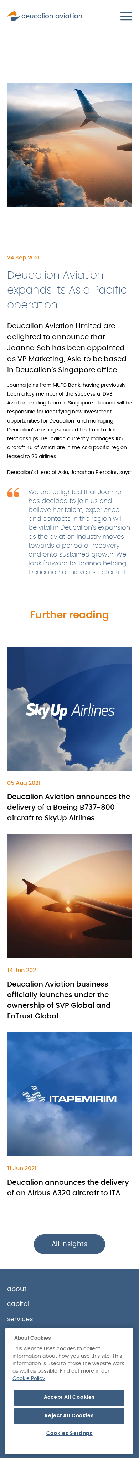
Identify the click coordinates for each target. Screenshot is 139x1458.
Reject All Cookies (69, 1415)
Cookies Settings (69, 1433)
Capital (18, 1304)
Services (20, 1319)
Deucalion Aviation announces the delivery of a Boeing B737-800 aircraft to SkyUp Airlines (68, 807)
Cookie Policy (28, 1378)
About (17, 1289)
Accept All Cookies (69, 1397)
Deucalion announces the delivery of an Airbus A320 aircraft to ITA (68, 1188)
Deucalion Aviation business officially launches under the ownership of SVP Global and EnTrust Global (59, 1000)
